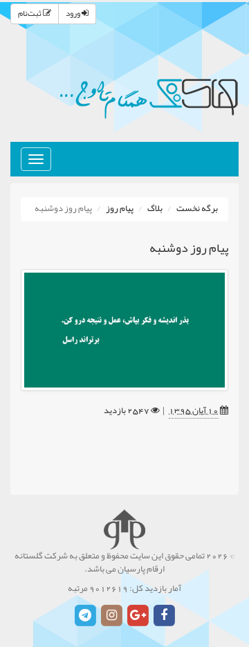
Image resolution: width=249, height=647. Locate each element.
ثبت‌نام (30, 14)
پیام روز (119, 209)
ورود (74, 14)
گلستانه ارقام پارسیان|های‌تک (149, 97)
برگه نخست (197, 209)
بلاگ (155, 209)
